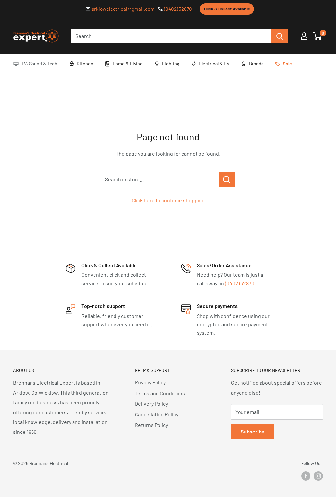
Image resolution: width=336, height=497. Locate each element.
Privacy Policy (150, 382)
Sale (287, 63)
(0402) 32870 (178, 9)
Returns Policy (151, 425)
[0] (317, 36)
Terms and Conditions (160, 393)
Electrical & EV (214, 63)
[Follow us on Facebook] (305, 476)
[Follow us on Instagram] (318, 476)
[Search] (279, 36)
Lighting (170, 63)
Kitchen (85, 63)
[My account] (304, 36)
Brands (256, 63)
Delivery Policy (151, 403)
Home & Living (128, 63)
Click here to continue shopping (168, 200)
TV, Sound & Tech (39, 63)
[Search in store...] (227, 179)
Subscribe (252, 431)
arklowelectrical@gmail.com (123, 9)
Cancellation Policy (156, 414)
